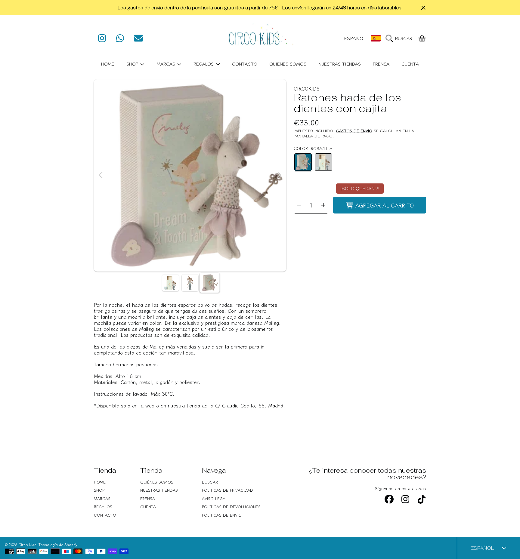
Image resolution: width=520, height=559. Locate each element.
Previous (101, 175)
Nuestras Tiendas (159, 490)
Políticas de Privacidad (227, 490)
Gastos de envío (354, 131)
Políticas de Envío (222, 515)
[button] (400, 38)
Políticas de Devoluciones (231, 506)
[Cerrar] (423, 8)
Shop (133, 63)
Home (100, 482)
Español (355, 38)
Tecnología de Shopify (58, 544)
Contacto (105, 515)
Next (279, 175)
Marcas (166, 63)
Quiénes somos (156, 482)
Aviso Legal (215, 498)
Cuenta (148, 506)
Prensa (147, 498)
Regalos (204, 63)
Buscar (210, 482)
